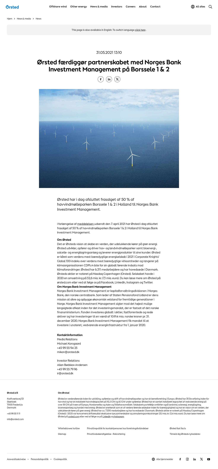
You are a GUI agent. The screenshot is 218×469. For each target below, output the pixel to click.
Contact (155, 6)
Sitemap (62, 434)
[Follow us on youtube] (208, 459)
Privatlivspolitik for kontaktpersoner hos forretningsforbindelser (117, 428)
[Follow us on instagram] (187, 459)
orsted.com (73, 416)
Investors (116, 6)
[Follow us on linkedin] (194, 459)
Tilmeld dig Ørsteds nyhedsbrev (185, 434)
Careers (130, 6)
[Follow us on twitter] (201, 459)
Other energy (78, 6)
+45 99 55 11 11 (13, 413)
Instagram (119, 416)
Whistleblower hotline (69, 428)
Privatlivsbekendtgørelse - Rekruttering (106, 434)
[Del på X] (117, 79)
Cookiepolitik (60, 459)
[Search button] (210, 7)
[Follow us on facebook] (180, 459)
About (143, 6)
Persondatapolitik (39, 459)
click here (140, 29)
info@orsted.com (15, 419)
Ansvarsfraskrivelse (16, 459)
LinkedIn (107, 416)
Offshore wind (58, 6)
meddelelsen (85, 223)
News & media (99, 6)
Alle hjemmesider (164, 459)
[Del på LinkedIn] (109, 79)
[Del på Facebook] (101, 79)
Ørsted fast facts (178, 428)
